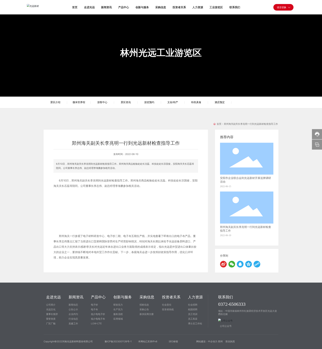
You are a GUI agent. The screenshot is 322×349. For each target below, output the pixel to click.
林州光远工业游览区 (161, 52)
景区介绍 (55, 102)
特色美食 (196, 102)
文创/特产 (172, 102)
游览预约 (149, 102)
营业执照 (230, 341)
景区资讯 (126, 102)
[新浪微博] (223, 264)
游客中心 (102, 102)
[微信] (231, 264)
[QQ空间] (248, 264)
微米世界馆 (79, 102)
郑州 (220, 341)
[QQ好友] (240, 264)
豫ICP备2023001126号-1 (118, 341)
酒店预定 (220, 102)
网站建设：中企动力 (206, 341)
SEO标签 (173, 341)
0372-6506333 (232, 304)
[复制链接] (257, 264)
